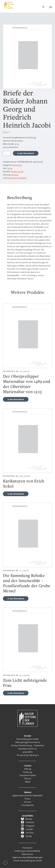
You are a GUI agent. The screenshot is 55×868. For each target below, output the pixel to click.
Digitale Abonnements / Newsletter (27, 795)
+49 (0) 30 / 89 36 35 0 (29, 755)
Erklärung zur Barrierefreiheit (27, 850)
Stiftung (27, 768)
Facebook (30, 822)
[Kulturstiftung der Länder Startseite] (9, 5)
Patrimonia (17, 165)
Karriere (27, 801)
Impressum (27, 847)
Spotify (29, 836)
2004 (10, 168)
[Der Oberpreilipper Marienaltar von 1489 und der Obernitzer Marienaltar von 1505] (27, 336)
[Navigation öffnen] (50, 6)
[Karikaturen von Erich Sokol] (27, 440)
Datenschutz (27, 854)
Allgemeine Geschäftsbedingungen (27, 857)
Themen (27, 778)
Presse (27, 798)
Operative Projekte (27, 775)
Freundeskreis (27, 805)
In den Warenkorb (25, 153)
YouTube (29, 832)
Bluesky (28, 818)
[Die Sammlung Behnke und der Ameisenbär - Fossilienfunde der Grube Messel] (27, 535)
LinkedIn (29, 829)
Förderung (27, 772)
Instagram (30, 825)
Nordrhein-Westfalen (17, 177)
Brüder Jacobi (17, 171)
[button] (5, 862)
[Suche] (43, 7)
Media (27, 781)
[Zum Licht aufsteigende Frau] (27, 639)
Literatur (15, 174)
